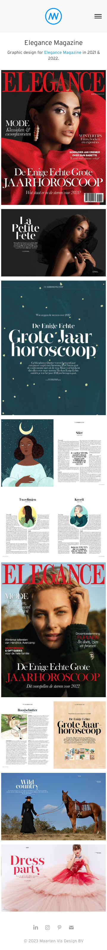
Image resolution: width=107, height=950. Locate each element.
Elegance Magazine (63, 52)
